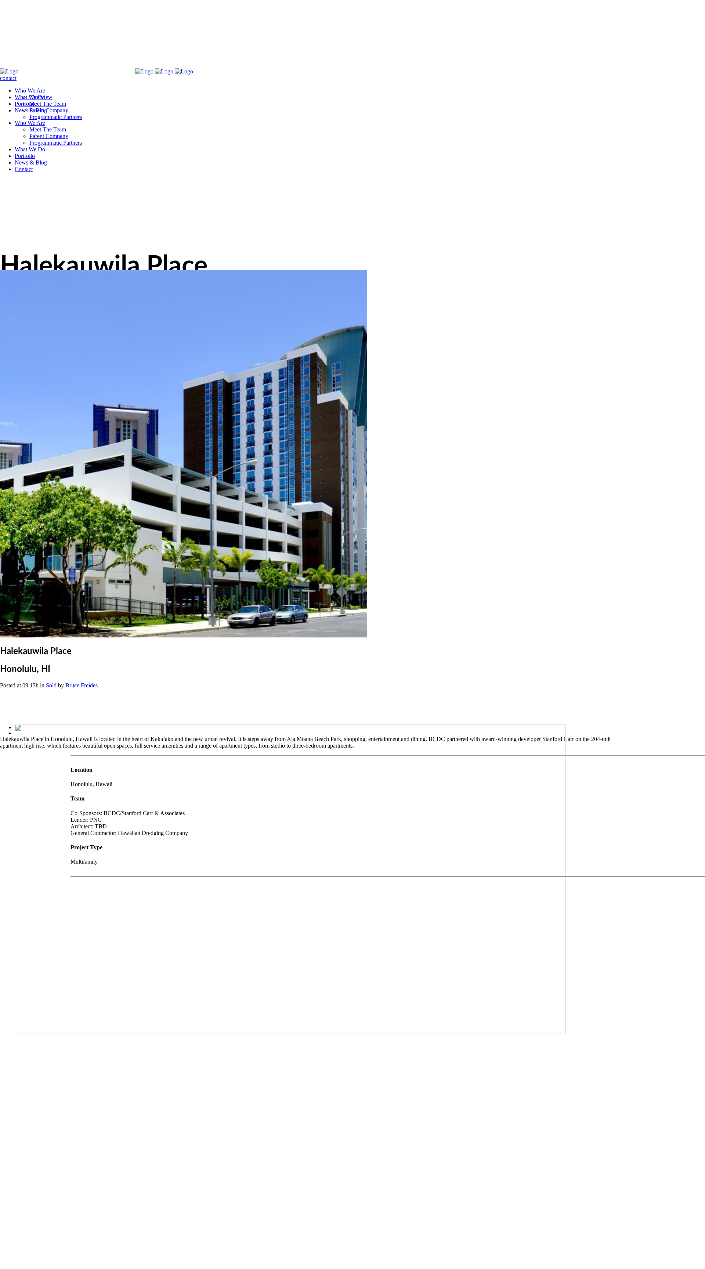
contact (8, 78)
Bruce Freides (81, 685)
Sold (51, 685)
